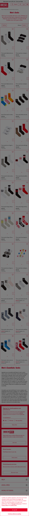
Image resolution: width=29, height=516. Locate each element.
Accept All (14, 509)
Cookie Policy (13, 505)
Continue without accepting (14, 513)
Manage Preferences (16, 503)
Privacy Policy (5, 505)
